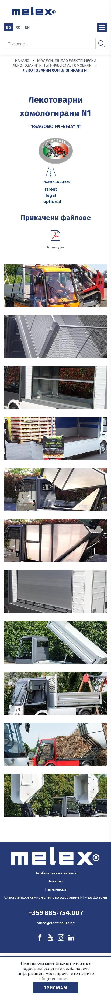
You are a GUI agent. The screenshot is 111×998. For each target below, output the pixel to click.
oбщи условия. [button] (54, 978)
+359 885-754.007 (55, 912)
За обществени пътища (56, 873)
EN (27, 27)
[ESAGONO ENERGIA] (55, 151)
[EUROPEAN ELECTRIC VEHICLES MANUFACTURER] (55, 11)
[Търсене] (101, 43)
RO (17, 27)
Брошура (55, 247)
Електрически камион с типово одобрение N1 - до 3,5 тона (55, 897)
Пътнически (55, 889)
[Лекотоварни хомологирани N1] (55, 285)
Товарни (55, 881)
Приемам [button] (55, 987)
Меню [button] (102, 27)
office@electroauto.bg (56, 923)
